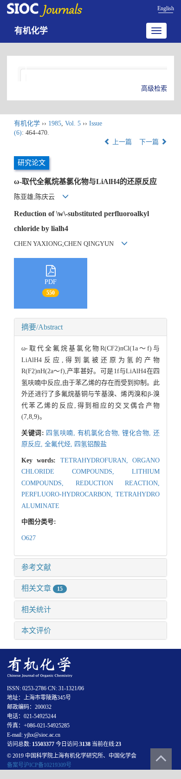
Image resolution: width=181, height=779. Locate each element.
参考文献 (36, 567)
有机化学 (31, 30)
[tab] (90, 327)
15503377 (43, 744)
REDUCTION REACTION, (118, 483)
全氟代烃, (59, 444)
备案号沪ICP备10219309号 (39, 765)
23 (118, 744)
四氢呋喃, (61, 432)
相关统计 (36, 610)
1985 (54, 123)
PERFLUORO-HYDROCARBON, (68, 494)
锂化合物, (137, 432)
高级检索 (154, 88)
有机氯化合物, (100, 432)
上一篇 (121, 142)
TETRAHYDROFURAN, (96, 460)
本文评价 (36, 630)
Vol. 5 (73, 123)
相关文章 (42, 588)
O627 (28, 538)
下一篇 (150, 142)
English (165, 8)
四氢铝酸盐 (90, 444)
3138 (84, 744)
